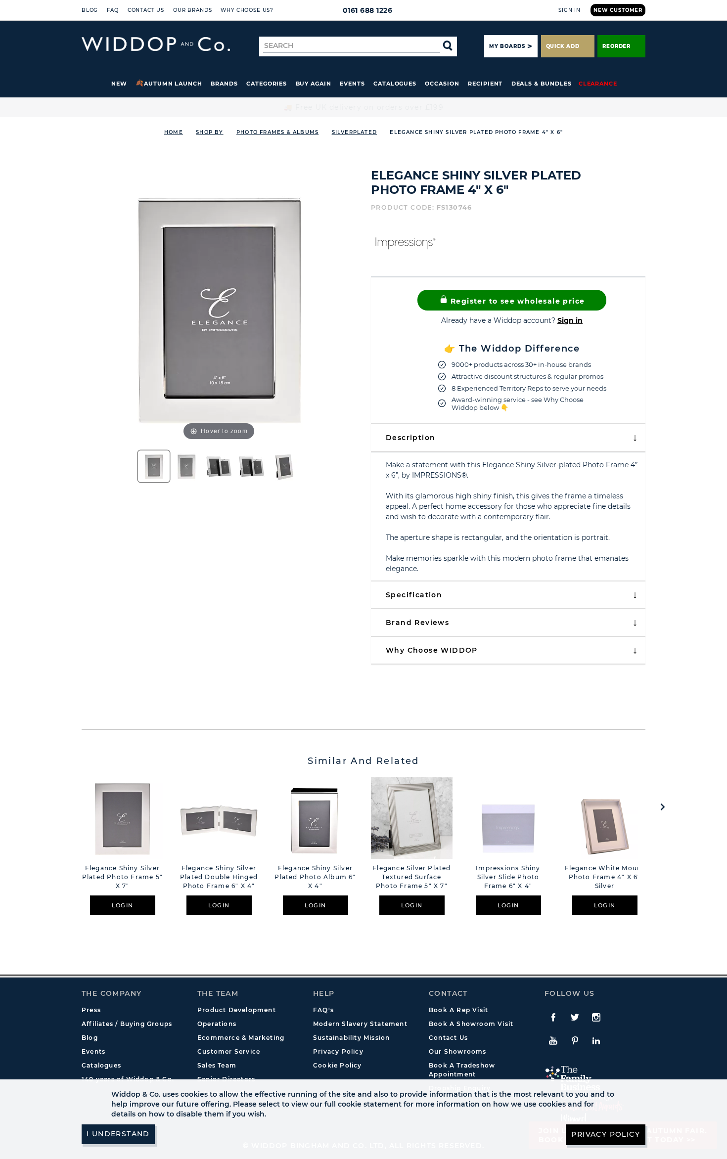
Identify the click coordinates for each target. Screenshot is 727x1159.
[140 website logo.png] (156, 44)
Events (352, 83)
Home (173, 132)
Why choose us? (247, 10)
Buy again (313, 83)
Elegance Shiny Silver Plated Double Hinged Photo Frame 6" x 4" (219, 877)
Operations (216, 1023)
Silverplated (354, 132)
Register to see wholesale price (516, 301)
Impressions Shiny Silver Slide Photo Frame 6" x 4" (508, 877)
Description (410, 437)
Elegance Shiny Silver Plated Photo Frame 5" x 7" (122, 877)
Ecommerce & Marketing (240, 1037)
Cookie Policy (337, 1065)
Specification (414, 594)
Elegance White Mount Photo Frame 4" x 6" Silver (605, 877)
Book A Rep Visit (458, 1010)
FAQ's (323, 1010)
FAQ (113, 10)
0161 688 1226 (368, 10)
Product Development (236, 1010)
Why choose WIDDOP (432, 650)
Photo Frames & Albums (277, 132)
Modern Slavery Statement (360, 1023)
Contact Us (146, 10)
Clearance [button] (598, 83)
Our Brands (192, 10)
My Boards (507, 46)
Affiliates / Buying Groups (127, 1023)
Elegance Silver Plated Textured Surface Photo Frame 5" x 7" (411, 877)
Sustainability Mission (351, 1037)
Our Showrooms (458, 1051)
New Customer (617, 10)
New (119, 83)
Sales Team (216, 1065)
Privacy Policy (338, 1051)
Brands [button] (224, 83)
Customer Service (228, 1051)
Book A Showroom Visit (471, 1023)
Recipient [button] (485, 83)
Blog (90, 10)
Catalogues (394, 83)
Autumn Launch (173, 83)
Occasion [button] (442, 83)
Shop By (209, 132)
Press (91, 1010)
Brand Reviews (417, 622)
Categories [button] (266, 83)
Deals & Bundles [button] (541, 83)
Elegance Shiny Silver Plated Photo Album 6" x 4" (315, 877)
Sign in (570, 320)
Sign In (569, 10)
